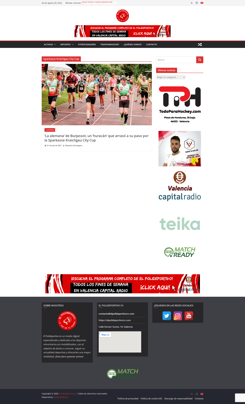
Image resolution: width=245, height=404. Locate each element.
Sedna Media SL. (61, 397)
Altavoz (48, 44)
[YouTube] (188, 315)
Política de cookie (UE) (151, 398)
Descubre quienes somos (69, 356)
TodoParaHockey (109, 44)
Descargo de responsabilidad (178, 398)
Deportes (65, 44)
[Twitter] (166, 315)
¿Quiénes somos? (133, 44)
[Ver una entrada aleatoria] (200, 44)
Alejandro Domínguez (73, 145)
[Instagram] (177, 315)
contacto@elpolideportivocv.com (116, 313)
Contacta (199, 398)
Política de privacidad (128, 398)
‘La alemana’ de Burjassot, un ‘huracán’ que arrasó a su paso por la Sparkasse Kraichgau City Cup (97, 137)
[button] (54, 44)
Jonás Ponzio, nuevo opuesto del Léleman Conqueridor (97, 4)
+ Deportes (50, 130)
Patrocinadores (87, 44)
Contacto (151, 44)
